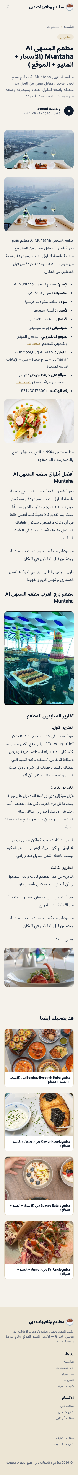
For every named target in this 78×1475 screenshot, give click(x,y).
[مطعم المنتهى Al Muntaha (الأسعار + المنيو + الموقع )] (39, 204)
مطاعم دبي (52, 26)
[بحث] (8, 7)
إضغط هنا (33, 343)
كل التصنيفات (65, 1367)
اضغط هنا (23, 382)
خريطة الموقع (66, 1386)
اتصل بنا (68, 1380)
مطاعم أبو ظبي (65, 1418)
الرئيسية (69, 26)
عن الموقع (68, 1373)
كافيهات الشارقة (64, 1444)
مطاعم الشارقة (65, 1438)
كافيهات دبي (66, 1412)
